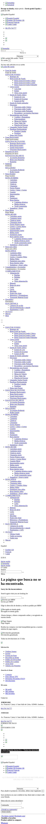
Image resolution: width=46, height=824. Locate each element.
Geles (16, 279)
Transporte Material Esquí (19, 297)
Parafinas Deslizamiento (18, 129)
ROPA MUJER (10, 214)
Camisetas (13, 182)
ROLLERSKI (10, 168)
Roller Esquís (14, 172)
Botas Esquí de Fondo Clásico (25, 81)
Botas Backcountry (16, 145)
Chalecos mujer (15, 220)
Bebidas (17, 277)
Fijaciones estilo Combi (22, 109)
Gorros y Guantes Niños (18, 257)
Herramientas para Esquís (19, 115)
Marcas (7, 540)
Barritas (17, 275)
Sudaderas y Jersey (16, 208)
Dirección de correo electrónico (12, 801)
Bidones (13, 283)
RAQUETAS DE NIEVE (14, 156)
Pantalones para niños (17, 261)
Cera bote (17, 89)
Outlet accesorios (16, 536)
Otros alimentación (21, 281)
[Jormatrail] (9, 5)
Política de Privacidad (13, 660)
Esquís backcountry (17, 147)
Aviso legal (9, 664)
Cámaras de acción (16, 305)
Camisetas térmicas (21, 202)
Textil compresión (20, 206)
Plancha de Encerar (21, 125)
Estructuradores (19, 119)
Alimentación (14, 273)
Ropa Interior (14, 200)
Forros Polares (15, 188)
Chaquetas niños (15, 255)
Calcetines (13, 180)
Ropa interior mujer (17, 237)
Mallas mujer (14, 233)
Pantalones (13, 198)
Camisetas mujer (15, 218)
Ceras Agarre (14, 87)
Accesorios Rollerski (17, 170)
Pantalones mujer (16, 235)
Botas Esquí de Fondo (17, 79)
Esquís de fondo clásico (18, 95)
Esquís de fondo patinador (19, 103)
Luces (12, 289)
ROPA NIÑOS (10, 251)
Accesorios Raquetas (17, 158)
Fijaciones (13, 105)
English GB (20, 20)
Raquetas (13, 162)
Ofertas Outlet (15, 534)
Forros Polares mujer (17, 224)
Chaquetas (13, 186)
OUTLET (9, 532)
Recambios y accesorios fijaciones (26, 113)
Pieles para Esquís (16, 135)
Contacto (8, 675)
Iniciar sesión (5, 561)
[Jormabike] (9, 3)
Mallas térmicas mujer (22, 241)
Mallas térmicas (19, 204)
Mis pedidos (9, 691)
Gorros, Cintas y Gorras (18, 190)
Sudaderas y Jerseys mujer (19, 245)
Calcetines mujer (16, 216)
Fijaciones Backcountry (18, 149)
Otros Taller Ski (19, 123)
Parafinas (17, 133)
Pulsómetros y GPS (17, 310)
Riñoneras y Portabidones (19, 295)
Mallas (12, 196)
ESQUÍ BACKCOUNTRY (15, 141)
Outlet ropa (14, 538)
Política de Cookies (12, 662)
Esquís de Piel (19, 101)
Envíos (7, 653)
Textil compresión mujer (22, 243)
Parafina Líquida (20, 131)
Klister (16, 91)
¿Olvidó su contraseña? (9, 809)
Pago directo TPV (11, 677)
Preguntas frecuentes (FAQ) (15, 679)
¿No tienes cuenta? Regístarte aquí (13, 816)
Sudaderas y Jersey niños (18, 265)
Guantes (13, 192)
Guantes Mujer (15, 228)
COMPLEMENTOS (12, 271)
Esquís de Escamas (21, 99)
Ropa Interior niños (16, 263)
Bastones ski (14, 77)
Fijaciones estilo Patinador (23, 111)
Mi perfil (8, 689)
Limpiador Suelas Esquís (18, 127)
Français (16, 22)
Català (14, 24)
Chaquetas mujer (16, 222)
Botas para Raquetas (17, 160)
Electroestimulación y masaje (20, 308)
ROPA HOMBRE (11, 178)
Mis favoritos (10, 693)
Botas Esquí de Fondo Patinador (25, 85)
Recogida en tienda (12, 658)
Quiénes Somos (10, 651)
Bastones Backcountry (18, 143)
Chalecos (13, 184)
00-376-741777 (10, 28)
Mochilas (13, 291)
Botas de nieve (15, 285)
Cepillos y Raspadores (22, 117)
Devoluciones (10, 681)
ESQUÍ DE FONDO (12, 75)
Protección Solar (15, 293)
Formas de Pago (11, 656)
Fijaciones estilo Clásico (22, 107)
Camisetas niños (15, 253)
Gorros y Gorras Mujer (18, 226)
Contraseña (5, 805)
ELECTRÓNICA (11, 303)
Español (16, 18)
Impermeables (15, 194)
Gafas (12, 287)
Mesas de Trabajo (20, 121)
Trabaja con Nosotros (12, 666)
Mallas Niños (14, 259)
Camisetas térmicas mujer (23, 239)
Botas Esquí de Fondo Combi (24, 83)
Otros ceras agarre (20, 93)
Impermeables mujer (17, 231)
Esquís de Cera (19, 97)
